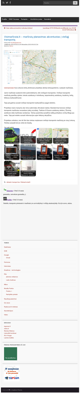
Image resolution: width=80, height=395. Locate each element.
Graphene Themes (17, 390)
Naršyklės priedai (12, 294)
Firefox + (9, 291)
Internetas (7, 266)
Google (6, 255)
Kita (5, 274)
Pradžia (4, 19)
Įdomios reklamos (12, 277)
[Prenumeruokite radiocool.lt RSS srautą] (3, 2)
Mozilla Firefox (9, 288)
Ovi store (7, 303)
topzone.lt (7, 326)
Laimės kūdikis (9, 338)
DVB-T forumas (14, 19)
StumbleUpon (8, 311)
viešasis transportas (13, 182)
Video (6, 315)
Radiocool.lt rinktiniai (11, 307)
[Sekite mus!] (7, 2)
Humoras (7, 262)
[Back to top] (75, 390)
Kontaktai (47, 19)
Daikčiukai (7, 247)
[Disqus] (40, 213)
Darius (11, 46)
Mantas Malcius (9, 331)
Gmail (8, 258)
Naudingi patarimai (16, 42)
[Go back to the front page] (40, 11)
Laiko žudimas (11, 280)
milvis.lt (6, 328)
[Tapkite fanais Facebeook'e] (10, 2)
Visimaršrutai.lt (25, 182)
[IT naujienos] (12, 373)
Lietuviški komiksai (10, 333)
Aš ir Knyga (8, 335)
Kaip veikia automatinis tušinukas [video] (19, 28)
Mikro (6, 284)
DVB (5, 251)
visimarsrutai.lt (9, 88)
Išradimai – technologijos (12, 270)
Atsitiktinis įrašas (36, 19)
